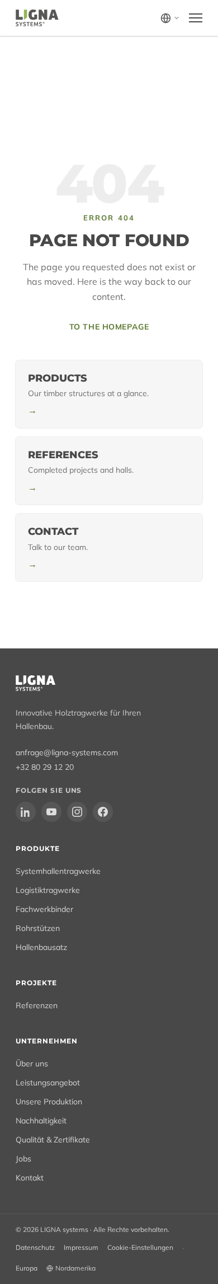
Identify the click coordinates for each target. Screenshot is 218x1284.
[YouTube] (51, 812)
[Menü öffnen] (195, 18)
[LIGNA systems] (37, 18)
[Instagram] (77, 812)
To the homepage (109, 327)
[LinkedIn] (26, 812)
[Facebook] (103, 812)
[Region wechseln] (170, 18)
